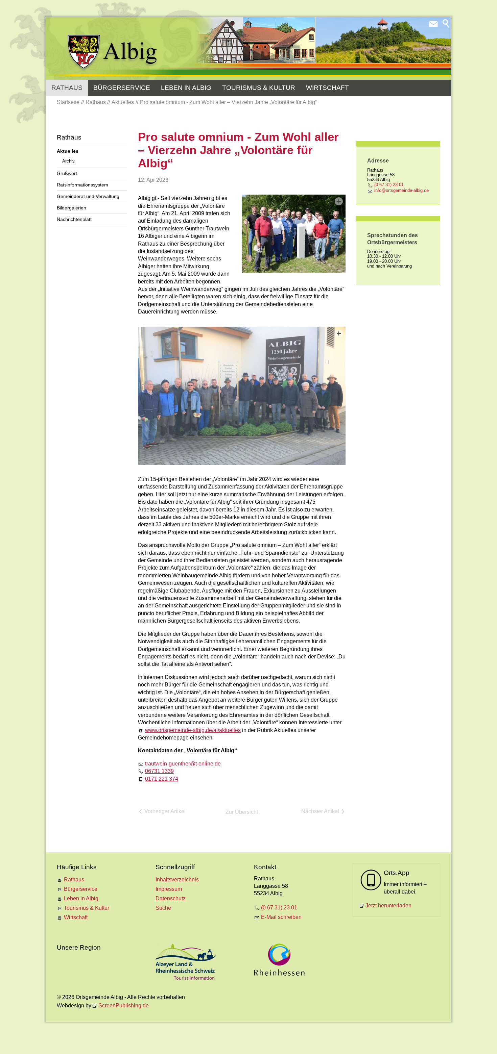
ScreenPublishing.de (123, 1005)
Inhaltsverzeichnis (177, 879)
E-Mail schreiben (281, 917)
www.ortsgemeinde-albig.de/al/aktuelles (193, 730)
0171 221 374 (161, 779)
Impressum (169, 889)
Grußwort (67, 173)
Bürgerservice (121, 87)
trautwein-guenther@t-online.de (183, 764)
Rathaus (66, 87)
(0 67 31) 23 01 (389, 184)
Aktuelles (67, 151)
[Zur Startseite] (113, 53)
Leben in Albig (186, 87)
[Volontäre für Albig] (242, 396)
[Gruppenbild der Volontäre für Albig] (294, 233)
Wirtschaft (327, 87)
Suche (163, 908)
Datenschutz (171, 898)
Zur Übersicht (242, 812)
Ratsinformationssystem (82, 184)
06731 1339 (159, 771)
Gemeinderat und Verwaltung (88, 196)
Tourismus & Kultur (258, 87)
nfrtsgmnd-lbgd (400, 190)
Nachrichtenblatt (74, 219)
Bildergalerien (71, 207)
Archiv (68, 161)
